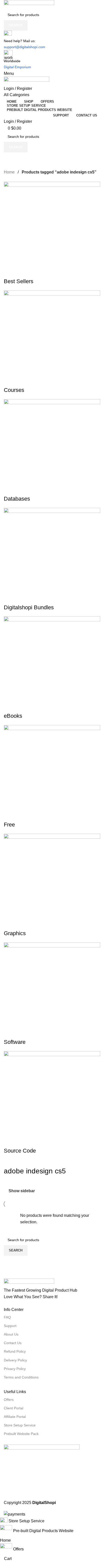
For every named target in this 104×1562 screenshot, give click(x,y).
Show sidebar (22, 1191)
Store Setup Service (20, 1425)
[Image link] (29, 1283)
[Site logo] (29, 4)
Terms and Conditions (21, 1377)
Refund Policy (15, 1351)
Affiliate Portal (15, 1417)
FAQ (7, 1317)
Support (10, 1326)
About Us (11, 1334)
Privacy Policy (15, 1369)
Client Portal (13, 1408)
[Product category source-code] (52, 668)
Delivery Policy (15, 1360)
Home (10, 172)
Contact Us (12, 1343)
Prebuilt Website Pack (21, 1434)
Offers (9, 1400)
